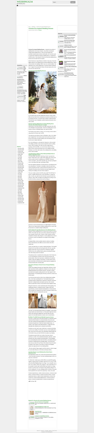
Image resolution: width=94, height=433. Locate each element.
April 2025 (20, 160)
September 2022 (21, 202)
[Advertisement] (47, 16)
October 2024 (20, 168)
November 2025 (21, 149)
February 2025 (20, 163)
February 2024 (20, 180)
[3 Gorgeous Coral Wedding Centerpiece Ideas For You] (32, 416)
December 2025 (21, 148)
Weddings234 (25, 1)
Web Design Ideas (25, 68)
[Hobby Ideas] (20, 96)
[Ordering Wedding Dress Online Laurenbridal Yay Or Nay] (31, 409)
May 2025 (20, 158)
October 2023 (20, 186)
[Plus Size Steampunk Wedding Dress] (61, 52)
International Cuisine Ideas (22, 90)
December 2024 (21, 166)
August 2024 (20, 171)
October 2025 (20, 151)
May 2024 (20, 176)
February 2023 (20, 195)
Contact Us (42, 430)
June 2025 (20, 157)
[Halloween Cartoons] (61, 46)
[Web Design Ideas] (20, 67)
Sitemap (50, 430)
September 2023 (21, 188)
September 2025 (21, 152)
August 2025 (20, 154)
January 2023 (20, 196)
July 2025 (20, 155)
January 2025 (20, 164)
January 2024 (20, 182)
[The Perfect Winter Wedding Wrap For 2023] (61, 67)
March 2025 (20, 161)
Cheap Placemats (38, 411)
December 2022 (21, 198)
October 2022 (20, 201)
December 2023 (21, 183)
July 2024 (20, 173)
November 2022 (21, 199)
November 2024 (21, 167)
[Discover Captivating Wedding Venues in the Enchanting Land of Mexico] (61, 36)
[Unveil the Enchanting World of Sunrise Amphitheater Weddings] (61, 56)
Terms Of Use (54, 430)
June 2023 (20, 189)
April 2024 (20, 177)
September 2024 (21, 170)
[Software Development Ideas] (20, 77)
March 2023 (20, 193)
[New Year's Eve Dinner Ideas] (61, 41)
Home (30, 26)
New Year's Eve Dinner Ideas (69, 40)
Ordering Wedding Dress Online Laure (42, 406)
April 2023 (20, 192)
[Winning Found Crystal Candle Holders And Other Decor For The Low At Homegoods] (61, 64)
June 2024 (20, 174)
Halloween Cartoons (68, 45)
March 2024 (20, 179)
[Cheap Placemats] (32, 414)
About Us (38, 430)
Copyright (46, 430)
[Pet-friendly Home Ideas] (61, 73)
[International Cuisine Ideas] (20, 87)
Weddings (33, 26)
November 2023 (21, 185)
